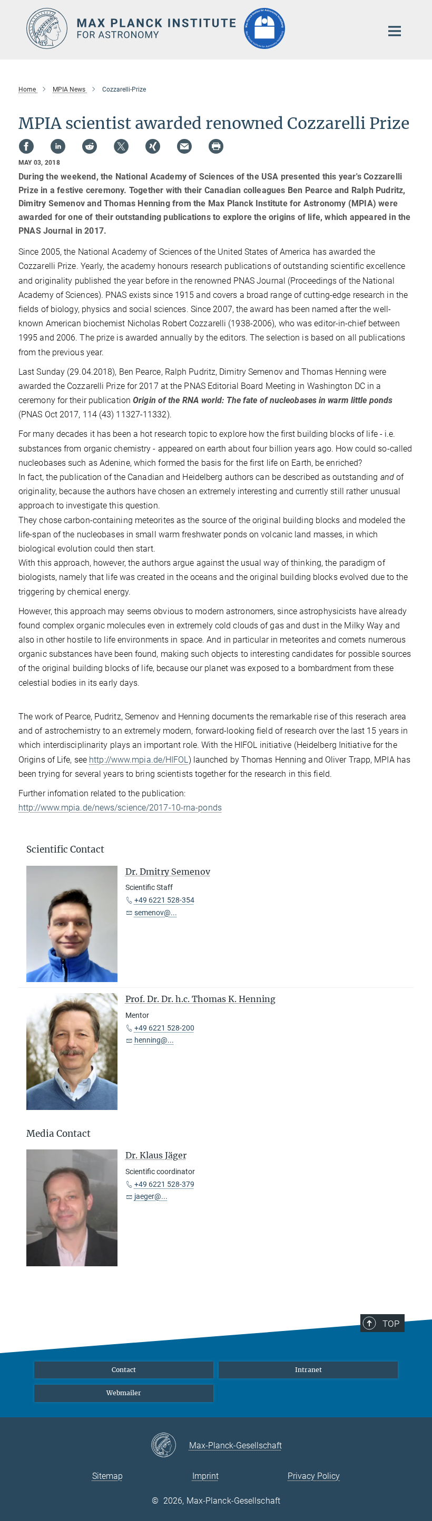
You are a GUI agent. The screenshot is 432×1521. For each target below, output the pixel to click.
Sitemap (107, 1476)
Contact (124, 1370)
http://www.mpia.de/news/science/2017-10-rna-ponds (120, 808)
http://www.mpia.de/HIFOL (138, 760)
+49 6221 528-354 (164, 900)
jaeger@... (151, 1196)
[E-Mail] (184, 146)
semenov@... (155, 912)
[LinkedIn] (58, 146)
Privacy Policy (314, 1476)
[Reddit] (89, 146)
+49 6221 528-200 (164, 1028)
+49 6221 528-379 (164, 1184)
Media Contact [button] (58, 1133)
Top (390, 1323)
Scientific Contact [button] (65, 849)
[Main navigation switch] (394, 31)
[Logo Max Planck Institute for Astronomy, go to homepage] (197, 28)
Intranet (308, 1370)
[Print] (216, 146)
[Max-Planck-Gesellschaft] (170, 1445)
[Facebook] (26, 146)
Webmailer (123, 1393)
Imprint (205, 1476)
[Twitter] (121, 146)
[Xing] (153, 146)
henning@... (154, 1040)
